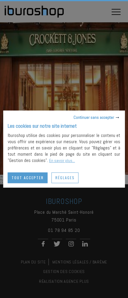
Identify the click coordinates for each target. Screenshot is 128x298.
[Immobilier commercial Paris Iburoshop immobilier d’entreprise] (34, 16)
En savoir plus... (62, 160)
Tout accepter (28, 177)
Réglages (65, 177)
